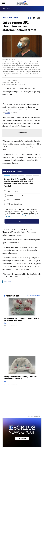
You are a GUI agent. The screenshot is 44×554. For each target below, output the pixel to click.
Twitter (7, 112)
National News (10, 18)
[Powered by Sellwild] (37, 416)
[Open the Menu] (3, 3)
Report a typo (7, 282)
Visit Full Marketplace (33, 295)
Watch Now (38, 3)
